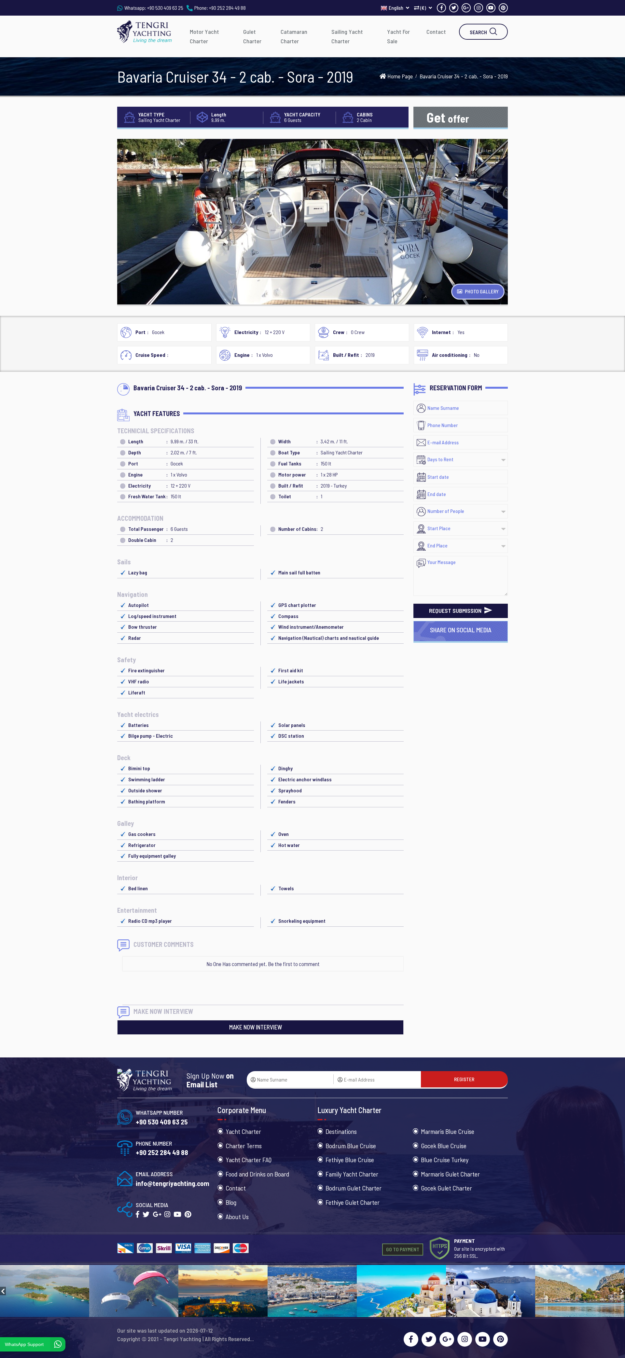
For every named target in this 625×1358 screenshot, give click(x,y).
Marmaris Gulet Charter (450, 1174)
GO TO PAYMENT (402, 1249)
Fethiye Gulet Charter (353, 1202)
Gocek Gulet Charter (446, 1188)
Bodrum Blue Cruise (351, 1146)
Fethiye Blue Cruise (350, 1159)
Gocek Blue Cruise (443, 1146)
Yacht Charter (243, 1131)
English (396, 8)
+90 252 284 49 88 (227, 8)
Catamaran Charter (294, 36)
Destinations (341, 1131)
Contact (436, 31)
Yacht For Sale (398, 36)
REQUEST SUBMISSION (456, 610)
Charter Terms (244, 1146)
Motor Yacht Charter (204, 36)
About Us (237, 1216)
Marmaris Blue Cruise (447, 1131)
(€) (423, 8)
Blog (231, 1202)
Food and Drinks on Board (257, 1174)
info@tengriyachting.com (172, 1183)
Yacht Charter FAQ (248, 1159)
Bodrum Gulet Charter (354, 1188)
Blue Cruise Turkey (444, 1159)
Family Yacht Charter (352, 1174)
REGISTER (464, 1079)
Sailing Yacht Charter (347, 36)
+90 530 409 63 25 (165, 8)
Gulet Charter (252, 36)
